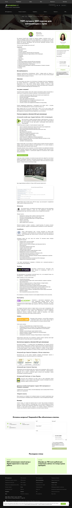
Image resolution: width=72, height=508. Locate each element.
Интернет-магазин (8, 487)
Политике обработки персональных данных (31, 504)
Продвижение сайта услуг (9, 482)
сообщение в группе (25, 424)
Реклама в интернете (22, 11)
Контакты (65, 1)
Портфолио (18, 1)
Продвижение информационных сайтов (12, 484)
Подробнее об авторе (40, 35)
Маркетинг (55, 11)
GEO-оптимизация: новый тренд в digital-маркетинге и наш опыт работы (18, 463)
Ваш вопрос (54, 421)
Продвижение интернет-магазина (11, 480)
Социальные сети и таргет (40, 484)
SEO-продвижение (8, 11)
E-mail (37, 430)
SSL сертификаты (39, 493)
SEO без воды (36, 201)
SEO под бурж (23, 482)
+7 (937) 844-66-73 (12, 424)
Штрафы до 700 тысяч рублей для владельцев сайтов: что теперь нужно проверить (51, 463)
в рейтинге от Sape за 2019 (31, 183)
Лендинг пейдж (54, 484)
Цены (30, 1)
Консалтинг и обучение (25, 493)
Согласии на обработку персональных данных (45, 504)
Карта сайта (53, 493)
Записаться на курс (22, 155)
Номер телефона (59, 56)
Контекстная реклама (39, 480)
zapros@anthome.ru (12, 427)
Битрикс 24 (38, 489)
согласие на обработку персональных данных (61, 73)
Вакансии (52, 1)
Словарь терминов (39, 487)
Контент (45, 11)
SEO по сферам (23, 484)
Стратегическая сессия (55, 491)
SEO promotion (23, 480)
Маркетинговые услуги (55, 480)
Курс (23, 119)
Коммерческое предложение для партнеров (58, 489)
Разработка (35, 11)
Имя (37, 421)
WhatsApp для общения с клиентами (57, 487)
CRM (65, 11)
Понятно (63, 503)
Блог (41, 1)
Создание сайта (54, 482)
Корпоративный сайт (8, 489)
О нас (6, 1)
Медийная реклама (39, 482)
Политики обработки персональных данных (62, 75)
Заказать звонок (64, 5)
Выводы (20, 67)
